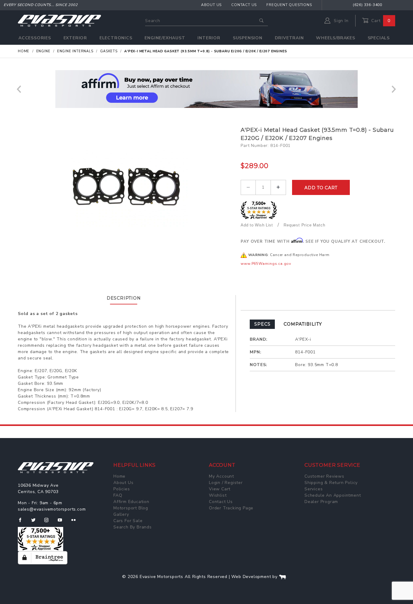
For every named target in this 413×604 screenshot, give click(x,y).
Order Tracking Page (231, 508)
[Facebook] (22, 522)
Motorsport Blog (130, 508)
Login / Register (226, 482)
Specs (262, 324)
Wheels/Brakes (335, 38)
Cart (380, 21)
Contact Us (244, 4)
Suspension (247, 38)
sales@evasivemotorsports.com (52, 509)
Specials (379, 38)
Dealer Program (321, 502)
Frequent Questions (289, 4)
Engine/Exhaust (165, 38)
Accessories (34, 38)
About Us (211, 4)
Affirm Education (131, 502)
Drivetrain (289, 38)
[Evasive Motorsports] (59, 20)
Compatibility (303, 324)
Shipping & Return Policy (331, 482)
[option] (206, 89)
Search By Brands (132, 527)
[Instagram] (49, 522)
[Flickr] (76, 522)
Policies (121, 489)
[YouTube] (62, 522)
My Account (221, 476)
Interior (208, 38)
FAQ (117, 495)
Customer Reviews (324, 476)
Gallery (121, 514)
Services (313, 489)
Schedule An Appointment (332, 495)
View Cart (219, 489)
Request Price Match (304, 225)
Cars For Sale (127, 521)
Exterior (75, 38)
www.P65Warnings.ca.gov (266, 263)
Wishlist (217, 495)
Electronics (115, 38)
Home (119, 476)
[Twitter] (36, 522)
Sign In (340, 21)
